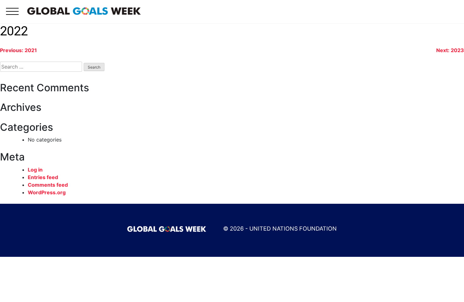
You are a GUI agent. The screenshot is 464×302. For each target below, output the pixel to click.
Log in (35, 169)
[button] (12, 15)
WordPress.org (47, 192)
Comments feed (48, 185)
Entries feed (43, 177)
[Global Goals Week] (84, 10)
